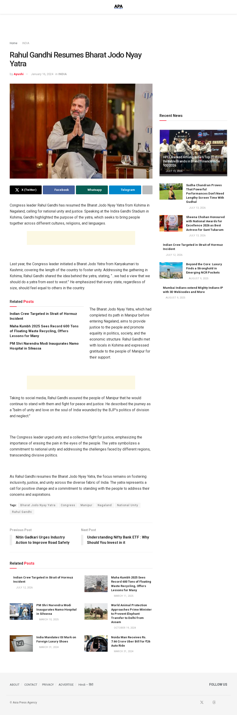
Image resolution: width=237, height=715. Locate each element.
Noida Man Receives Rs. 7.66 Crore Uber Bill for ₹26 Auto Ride (130, 641)
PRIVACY (48, 684)
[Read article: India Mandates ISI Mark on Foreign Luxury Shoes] (21, 643)
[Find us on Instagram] (226, 702)
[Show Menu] (12, 7)
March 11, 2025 (123, 595)
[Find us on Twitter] (202, 702)
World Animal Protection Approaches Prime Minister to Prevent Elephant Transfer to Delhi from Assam (131, 613)
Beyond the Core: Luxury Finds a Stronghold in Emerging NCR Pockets (204, 268)
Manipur (86, 505)
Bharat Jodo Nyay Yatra (38, 505)
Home (13, 43)
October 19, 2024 (124, 627)
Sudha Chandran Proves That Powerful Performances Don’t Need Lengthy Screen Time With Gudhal (205, 193)
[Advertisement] (118, 28)
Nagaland (105, 505)
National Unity (127, 505)
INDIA (25, 43)
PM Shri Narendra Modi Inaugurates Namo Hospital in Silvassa (56, 609)
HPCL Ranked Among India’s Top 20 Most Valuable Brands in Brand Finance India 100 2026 (192, 161)
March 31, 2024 (48, 647)
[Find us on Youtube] (208, 702)
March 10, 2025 (48, 619)
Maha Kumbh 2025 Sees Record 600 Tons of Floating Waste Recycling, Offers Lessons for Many (44, 331)
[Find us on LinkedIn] (220, 702)
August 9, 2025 (198, 278)
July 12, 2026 (24, 587)
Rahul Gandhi (22, 512)
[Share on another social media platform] (147, 190)
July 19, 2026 (173, 171)
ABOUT (14, 684)
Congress (68, 505)
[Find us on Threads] (214, 702)
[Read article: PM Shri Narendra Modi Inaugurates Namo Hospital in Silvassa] (21, 611)
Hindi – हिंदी (85, 684)
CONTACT (30, 684)
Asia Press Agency (25, 702)
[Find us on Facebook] (195, 702)
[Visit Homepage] (118, 7)
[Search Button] (225, 7)
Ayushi (19, 74)
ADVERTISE (66, 684)
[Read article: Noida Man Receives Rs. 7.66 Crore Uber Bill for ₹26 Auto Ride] (96, 643)
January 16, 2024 (42, 74)
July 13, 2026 (197, 207)
